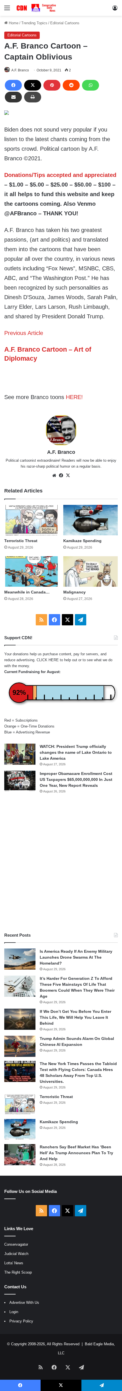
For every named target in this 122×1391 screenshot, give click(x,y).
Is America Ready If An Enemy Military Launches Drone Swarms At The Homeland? (76, 957)
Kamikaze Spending (82, 540)
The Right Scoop (18, 1272)
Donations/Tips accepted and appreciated (60, 175)
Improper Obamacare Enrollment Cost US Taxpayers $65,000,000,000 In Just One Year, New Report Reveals (76, 779)
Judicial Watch (16, 1254)
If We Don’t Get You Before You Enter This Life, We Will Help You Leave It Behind (75, 1017)
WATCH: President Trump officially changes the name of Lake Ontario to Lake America (76, 752)
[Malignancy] (90, 571)
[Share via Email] (13, 97)
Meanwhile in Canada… (27, 592)
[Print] (32, 97)
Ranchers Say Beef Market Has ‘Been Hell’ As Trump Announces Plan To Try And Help (76, 1153)
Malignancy (74, 592)
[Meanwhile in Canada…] (31, 571)
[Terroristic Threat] (31, 520)
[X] (32, 85)
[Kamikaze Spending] (90, 520)
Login (13, 1312)
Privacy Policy (21, 1321)
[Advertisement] (61, 863)
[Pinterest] (51, 85)
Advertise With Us (24, 1302)
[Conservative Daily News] (37, 8)
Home (13, 23)
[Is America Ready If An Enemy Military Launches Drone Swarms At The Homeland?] (19, 959)
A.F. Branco (20, 70)
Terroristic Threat (20, 540)
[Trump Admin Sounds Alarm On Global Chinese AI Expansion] (19, 1046)
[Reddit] (71, 85)
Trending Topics (34, 23)
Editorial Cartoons (64, 23)
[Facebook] (13, 85)
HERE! (74, 397)
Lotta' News (13, 1263)
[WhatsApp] (90, 85)
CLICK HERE (48, 660)
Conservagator (16, 1244)
